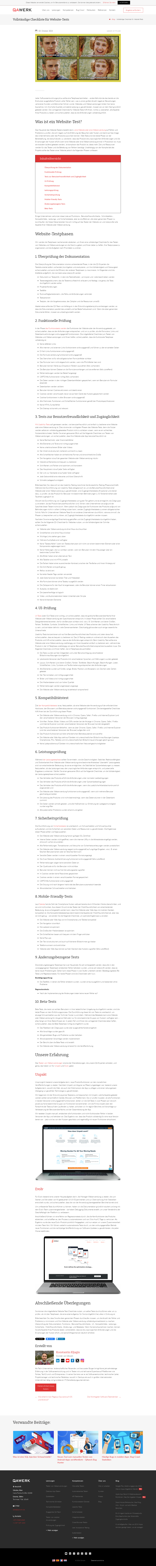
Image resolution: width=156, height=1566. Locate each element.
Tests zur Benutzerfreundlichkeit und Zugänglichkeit (65, 176)
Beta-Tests (49, 208)
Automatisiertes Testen (80, 1491)
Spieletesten (50, 1496)
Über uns (45, 10)
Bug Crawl (80, 10)
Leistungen (56, 10)
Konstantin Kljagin (68, 1352)
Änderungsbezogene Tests (55, 204)
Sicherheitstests (60, 826)
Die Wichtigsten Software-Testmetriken (102, 1397)
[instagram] (82, 1360)
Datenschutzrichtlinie (97, 1560)
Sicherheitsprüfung (52, 194)
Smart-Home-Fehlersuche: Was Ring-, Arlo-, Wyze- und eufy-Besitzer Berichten (128, 1505)
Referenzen (102, 10)
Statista (42, 904)
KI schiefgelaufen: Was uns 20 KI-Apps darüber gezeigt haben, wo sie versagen (129, 1525)
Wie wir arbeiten (104, 1486)
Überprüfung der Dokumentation (58, 167)
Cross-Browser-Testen (79, 1522)
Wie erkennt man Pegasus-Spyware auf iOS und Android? (55, 1398)
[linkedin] (57, 1360)
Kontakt (112, 10)
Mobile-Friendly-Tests (53, 199)
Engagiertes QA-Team (53, 1512)
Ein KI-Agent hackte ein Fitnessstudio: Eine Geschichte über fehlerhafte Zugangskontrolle (129, 1516)
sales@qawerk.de (19, 1509)
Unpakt (58, 1066)
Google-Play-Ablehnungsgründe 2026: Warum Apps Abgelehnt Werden (129, 1487)
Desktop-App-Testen (53, 1491)
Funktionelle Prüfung (53, 172)
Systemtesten (76, 1533)
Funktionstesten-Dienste (80, 1502)
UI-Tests (38, 616)
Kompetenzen (68, 10)
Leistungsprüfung (51, 190)
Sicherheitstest (77, 1512)
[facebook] (72, 1360)
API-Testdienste (77, 1496)
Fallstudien (91, 10)
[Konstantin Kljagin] (44, 1357)
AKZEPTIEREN (123, 2)
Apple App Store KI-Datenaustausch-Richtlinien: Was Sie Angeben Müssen (129, 1495)
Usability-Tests (77, 1507)
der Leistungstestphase (52, 759)
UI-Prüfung (49, 181)
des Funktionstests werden (55, 328)
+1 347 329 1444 (19, 1523)
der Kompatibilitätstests (48, 705)
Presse (100, 1496)
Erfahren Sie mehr (109, 2)
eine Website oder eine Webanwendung (90, 130)
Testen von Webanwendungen (50, 1063)
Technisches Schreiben (54, 1502)
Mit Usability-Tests (42, 424)
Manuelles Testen (78, 1486)
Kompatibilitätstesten (53, 1507)
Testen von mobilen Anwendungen (52, 1518)
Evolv (67, 1066)
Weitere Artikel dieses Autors (45, 1387)
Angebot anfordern (133, 10)
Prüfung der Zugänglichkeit (55, 1525)
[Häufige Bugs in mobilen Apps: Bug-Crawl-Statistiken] (122, 1442)
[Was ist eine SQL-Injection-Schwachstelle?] (33, 1442)
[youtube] (67, 1360)
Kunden (101, 1491)
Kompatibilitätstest (52, 185)
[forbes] (62, 1360)
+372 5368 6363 (19, 1520)
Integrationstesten (78, 1517)
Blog (113, 19)
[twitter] (77, 1360)
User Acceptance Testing (80, 1527)
